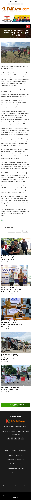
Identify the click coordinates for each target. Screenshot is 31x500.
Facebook (12, 231)
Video (10, 486)
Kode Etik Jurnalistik (15, 464)
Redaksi (13, 450)
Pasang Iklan (22, 450)
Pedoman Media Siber (15, 455)
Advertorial (18, 486)
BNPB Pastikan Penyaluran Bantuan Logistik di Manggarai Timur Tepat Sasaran (10, 257)
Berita (4, 486)
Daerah (26, 486)
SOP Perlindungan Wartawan (15, 468)
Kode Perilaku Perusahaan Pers (15, 459)
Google (26, 231)
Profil (6, 450)
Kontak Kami (11, 473)
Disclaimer (21, 473)
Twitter (19, 231)
